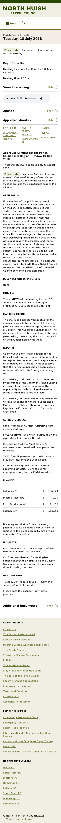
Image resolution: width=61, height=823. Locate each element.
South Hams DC (12, 772)
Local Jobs (9, 746)
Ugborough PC (11, 798)
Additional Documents (20, 605)
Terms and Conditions (16, 691)
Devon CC (9, 767)
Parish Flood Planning (16, 727)
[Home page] (24, 10)
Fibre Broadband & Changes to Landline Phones (27, 734)
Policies (7, 660)
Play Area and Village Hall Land (22, 670)
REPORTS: (27, 134)
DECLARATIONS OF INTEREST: (10, 134)
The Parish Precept (14, 649)
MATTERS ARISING (26, 129)
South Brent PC (12, 793)
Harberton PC (11, 782)
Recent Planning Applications (20, 680)
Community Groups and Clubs (20, 717)
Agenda (8, 111)
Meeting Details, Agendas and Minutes (26, 644)
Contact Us (9, 629)
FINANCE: (45, 128)
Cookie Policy (11, 696)
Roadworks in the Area (16, 686)
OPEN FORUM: (9, 128)
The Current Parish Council (19, 634)
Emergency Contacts (15, 722)
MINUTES (7, 139)
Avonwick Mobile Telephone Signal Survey (28, 741)
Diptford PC (10, 777)
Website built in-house (19, 818)
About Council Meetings (17, 639)
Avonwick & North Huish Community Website (29, 751)
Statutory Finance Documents (21, 655)
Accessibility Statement (17, 701)
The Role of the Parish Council (21, 675)
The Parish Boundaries (16, 665)
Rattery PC (9, 788)
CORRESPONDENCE (30, 140)
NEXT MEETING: (48, 137)
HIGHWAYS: (46, 132)
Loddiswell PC (11, 803)
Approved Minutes (17, 120)
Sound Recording (16, 87)
